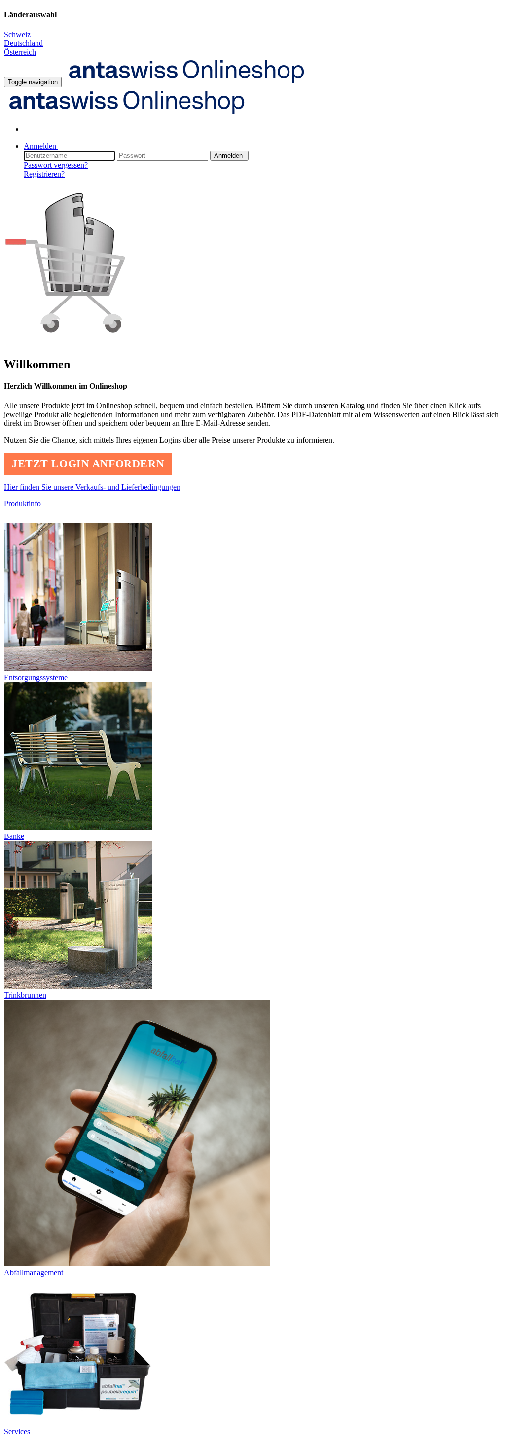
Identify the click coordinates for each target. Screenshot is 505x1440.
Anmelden (229, 155)
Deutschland (23, 43)
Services (17, 1431)
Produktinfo (22, 503)
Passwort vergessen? (56, 165)
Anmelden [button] (41, 146)
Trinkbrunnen (25, 995)
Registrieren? (44, 174)
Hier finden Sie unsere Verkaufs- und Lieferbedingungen (92, 487)
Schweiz (17, 34)
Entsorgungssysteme (36, 677)
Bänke (14, 836)
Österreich (20, 52)
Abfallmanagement (33, 1272)
